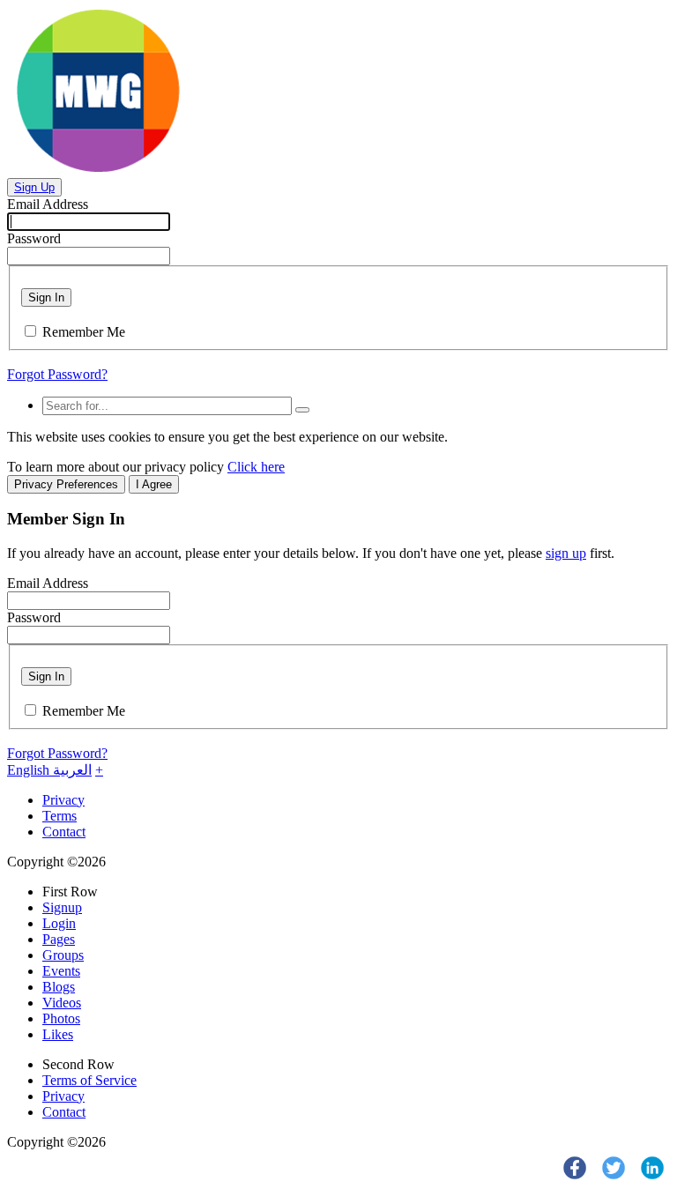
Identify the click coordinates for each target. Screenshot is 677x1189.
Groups (63, 954)
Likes (57, 1034)
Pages (58, 939)
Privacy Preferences (66, 484)
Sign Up (34, 187)
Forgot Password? (57, 374)
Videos (61, 1002)
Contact (64, 831)
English (30, 769)
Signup (62, 907)
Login (59, 923)
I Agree (154, 484)
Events (61, 970)
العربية (72, 769)
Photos (61, 1018)
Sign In (46, 297)
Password (34, 238)
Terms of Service (89, 1080)
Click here (256, 466)
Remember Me (83, 331)
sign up (566, 553)
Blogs (58, 986)
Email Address (47, 204)
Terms (59, 815)
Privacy (63, 799)
